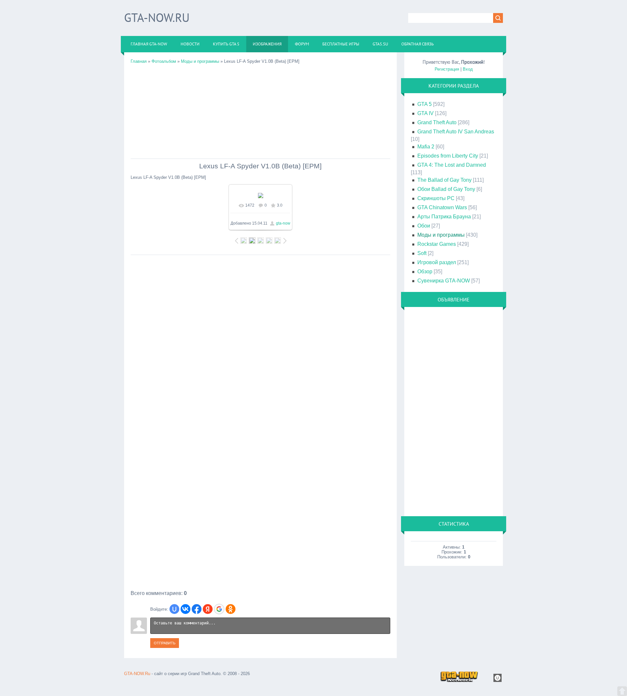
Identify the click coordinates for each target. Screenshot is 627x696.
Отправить (164, 643)
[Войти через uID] (174, 609)
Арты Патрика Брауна (444, 216)
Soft (421, 253)
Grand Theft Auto (437, 122)
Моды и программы (200, 61)
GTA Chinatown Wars (442, 207)
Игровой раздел (436, 262)
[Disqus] (260, 340)
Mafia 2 (425, 146)
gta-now (283, 223)
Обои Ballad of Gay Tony (446, 189)
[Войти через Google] (219, 609)
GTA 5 (424, 104)
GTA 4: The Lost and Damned (451, 165)
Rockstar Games (436, 244)
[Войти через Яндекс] (208, 609)
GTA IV (425, 113)
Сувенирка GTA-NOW (443, 280)
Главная (139, 61)
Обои (423, 226)
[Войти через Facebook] (196, 609)
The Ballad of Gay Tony (444, 180)
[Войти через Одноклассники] (230, 609)
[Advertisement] (260, 109)
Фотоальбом (164, 61)
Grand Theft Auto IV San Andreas (455, 131)
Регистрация (447, 69)
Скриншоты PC (436, 198)
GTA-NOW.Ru (156, 17)
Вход (468, 69)
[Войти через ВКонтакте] (185, 609)
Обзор (424, 271)
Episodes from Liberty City (447, 156)
